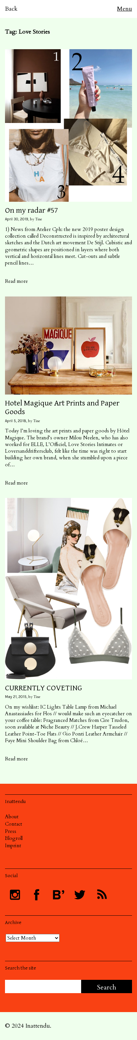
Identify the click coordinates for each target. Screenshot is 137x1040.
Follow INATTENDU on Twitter (80, 895)
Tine (38, 219)
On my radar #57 (31, 210)
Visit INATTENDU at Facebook (37, 895)
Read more (16, 281)
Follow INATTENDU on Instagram (15, 895)
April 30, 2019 (16, 219)
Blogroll (14, 838)
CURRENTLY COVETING (43, 688)
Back (11, 9)
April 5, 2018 (15, 421)
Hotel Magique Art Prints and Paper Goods (62, 407)
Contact (13, 824)
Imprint (13, 845)
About (12, 816)
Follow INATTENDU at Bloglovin (58, 895)
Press (10, 831)
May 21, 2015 (16, 697)
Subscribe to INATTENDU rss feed (101, 895)
